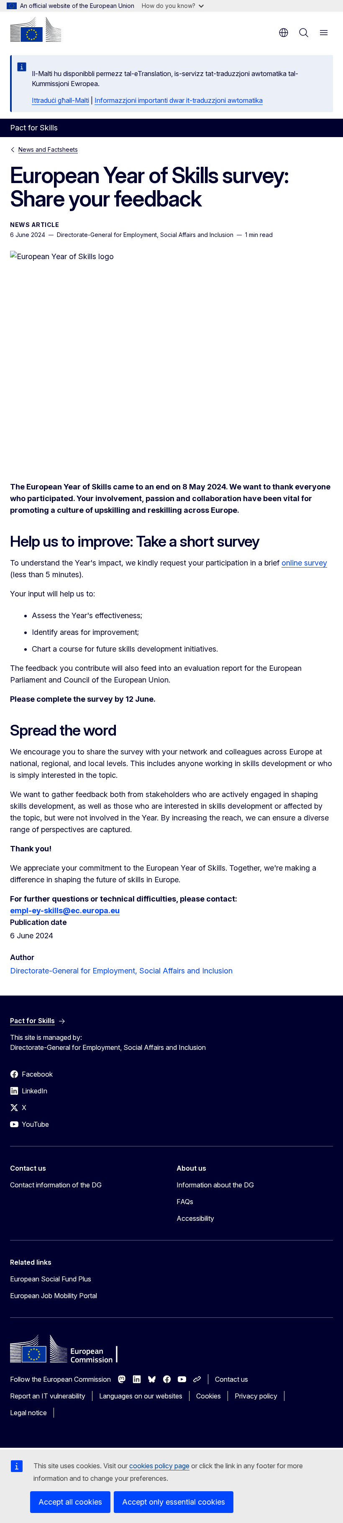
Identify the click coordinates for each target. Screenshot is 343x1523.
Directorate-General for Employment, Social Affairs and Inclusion (121, 970)
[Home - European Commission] (35, 29)
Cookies (208, 1396)
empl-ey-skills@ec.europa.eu (65, 910)
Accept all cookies (70, 1502)
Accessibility (195, 1218)
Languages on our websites (140, 1396)
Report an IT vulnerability (47, 1396)
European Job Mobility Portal (53, 1295)
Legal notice (28, 1412)
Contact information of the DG (56, 1185)
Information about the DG (215, 1185)
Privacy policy (256, 1396)
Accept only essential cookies (173, 1502)
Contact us (231, 1379)
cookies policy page (159, 1466)
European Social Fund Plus (50, 1279)
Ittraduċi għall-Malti (60, 100)
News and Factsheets (48, 149)
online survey (304, 562)
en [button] (283, 32)
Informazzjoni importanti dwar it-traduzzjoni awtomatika (179, 100)
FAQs (185, 1201)
